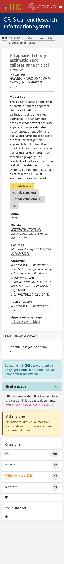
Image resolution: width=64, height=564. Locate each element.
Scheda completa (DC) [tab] (27, 199)
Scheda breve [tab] (22, 186)
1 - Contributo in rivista (39, 38)
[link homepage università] (42, 6)
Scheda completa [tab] (24, 192)
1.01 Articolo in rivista (20, 43)
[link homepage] (13, 6)
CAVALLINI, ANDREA (17, 76)
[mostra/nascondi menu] (60, 6)
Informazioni (18, 386)
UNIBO (15, 38)
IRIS (4, 38)
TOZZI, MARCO (31, 82)
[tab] (14, 205)
